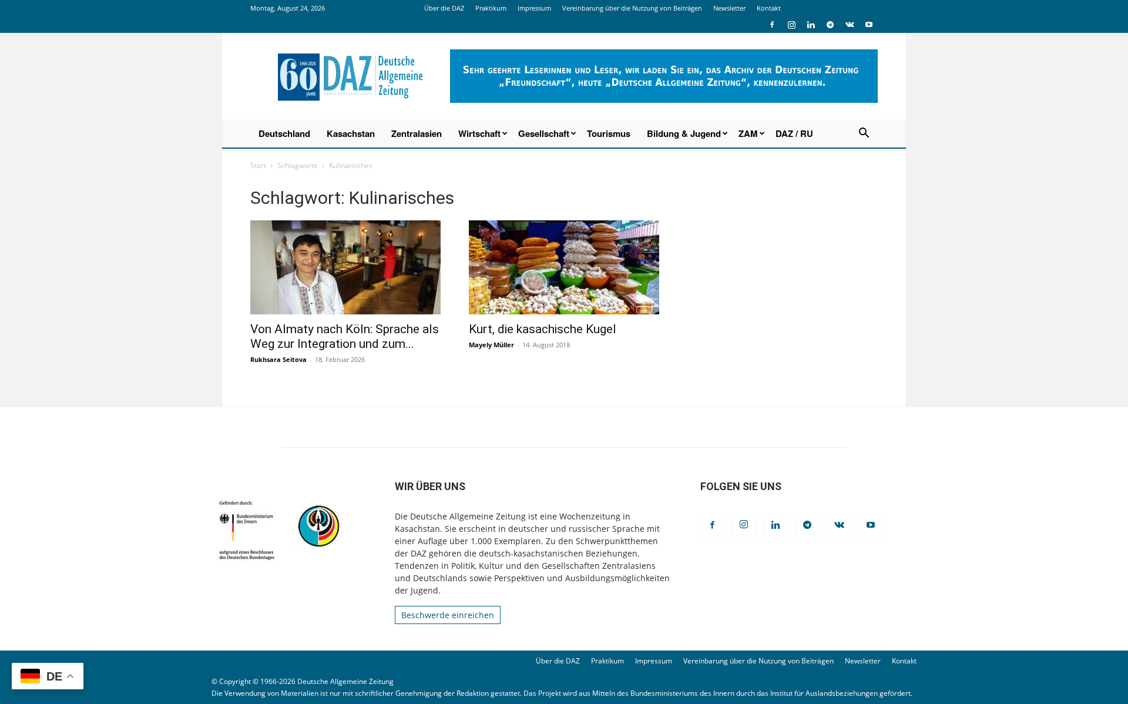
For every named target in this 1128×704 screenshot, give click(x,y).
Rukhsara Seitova (278, 359)
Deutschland (284, 133)
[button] (864, 134)
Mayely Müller (491, 344)
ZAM (748, 133)
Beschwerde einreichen (447, 615)
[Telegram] (830, 24)
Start (258, 165)
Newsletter (729, 8)
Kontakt (769, 8)
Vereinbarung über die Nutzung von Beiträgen (632, 8)
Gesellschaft (543, 133)
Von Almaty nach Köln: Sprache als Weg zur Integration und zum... (344, 336)
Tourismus (608, 133)
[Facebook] (772, 24)
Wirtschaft (479, 133)
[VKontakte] (849, 24)
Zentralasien (416, 133)
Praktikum (490, 8)
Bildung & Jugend (684, 133)
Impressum (534, 8)
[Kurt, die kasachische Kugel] (564, 267)
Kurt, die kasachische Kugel (542, 329)
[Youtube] (869, 24)
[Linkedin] (811, 24)
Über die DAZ (444, 8)
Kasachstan (351, 133)
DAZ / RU (794, 133)
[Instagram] (791, 24)
